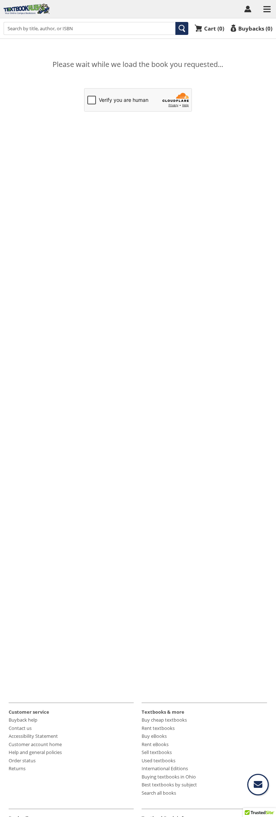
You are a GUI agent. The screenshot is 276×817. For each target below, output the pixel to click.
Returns (17, 768)
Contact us (20, 728)
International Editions (165, 768)
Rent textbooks (158, 728)
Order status (22, 760)
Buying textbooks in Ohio (169, 776)
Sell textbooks (157, 752)
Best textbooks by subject (169, 784)
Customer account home (35, 744)
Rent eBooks (155, 744)
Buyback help (23, 720)
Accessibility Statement (33, 736)
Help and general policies (35, 752)
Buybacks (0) (255, 28)
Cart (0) (214, 28)
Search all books (159, 793)
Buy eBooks (154, 736)
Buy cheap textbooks (164, 720)
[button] (181, 28)
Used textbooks (158, 760)
